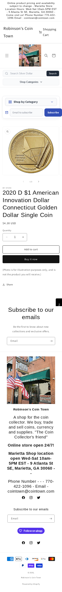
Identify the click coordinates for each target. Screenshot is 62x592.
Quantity (7, 230)
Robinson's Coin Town (18, 32)
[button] (7, 55)
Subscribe (53, 112)
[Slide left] (23, 181)
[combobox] (27, 73)
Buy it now (31, 259)
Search (53, 73)
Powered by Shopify (31, 584)
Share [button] (10, 284)
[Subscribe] (51, 341)
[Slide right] (38, 181)
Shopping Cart (49, 32)
